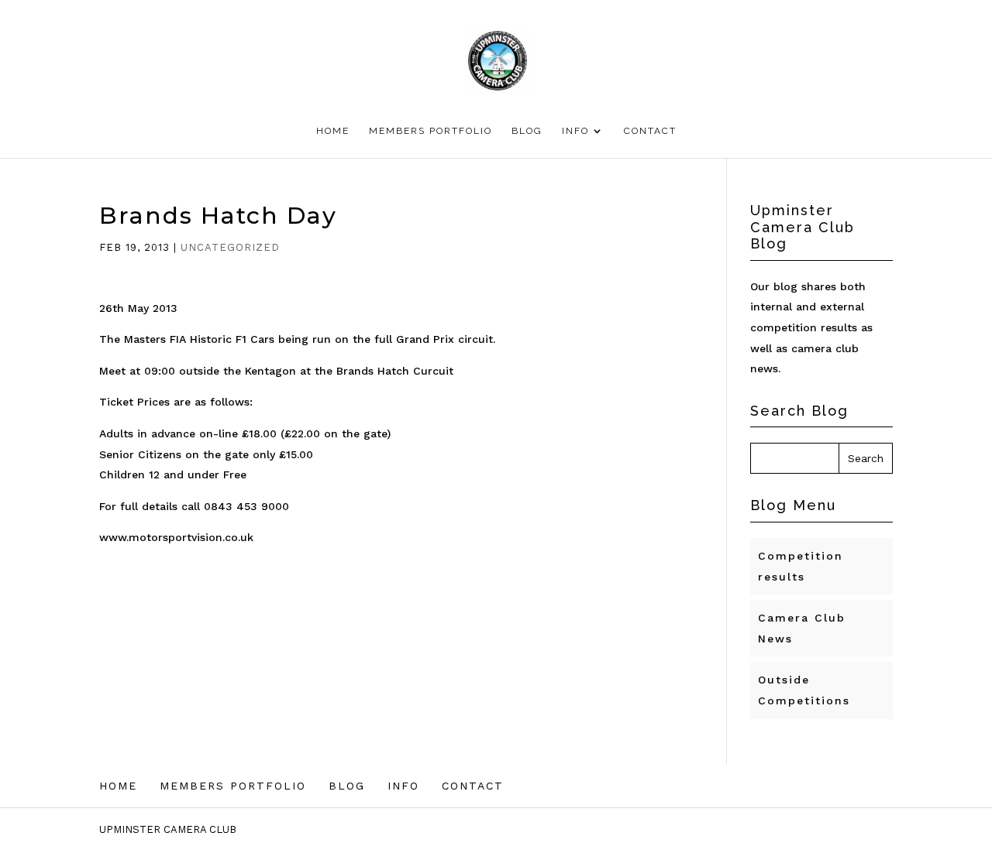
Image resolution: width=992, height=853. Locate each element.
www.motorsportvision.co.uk (176, 537)
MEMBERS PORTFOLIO (430, 130)
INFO (575, 130)
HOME (333, 130)
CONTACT (650, 130)
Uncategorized (230, 247)
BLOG (527, 130)
